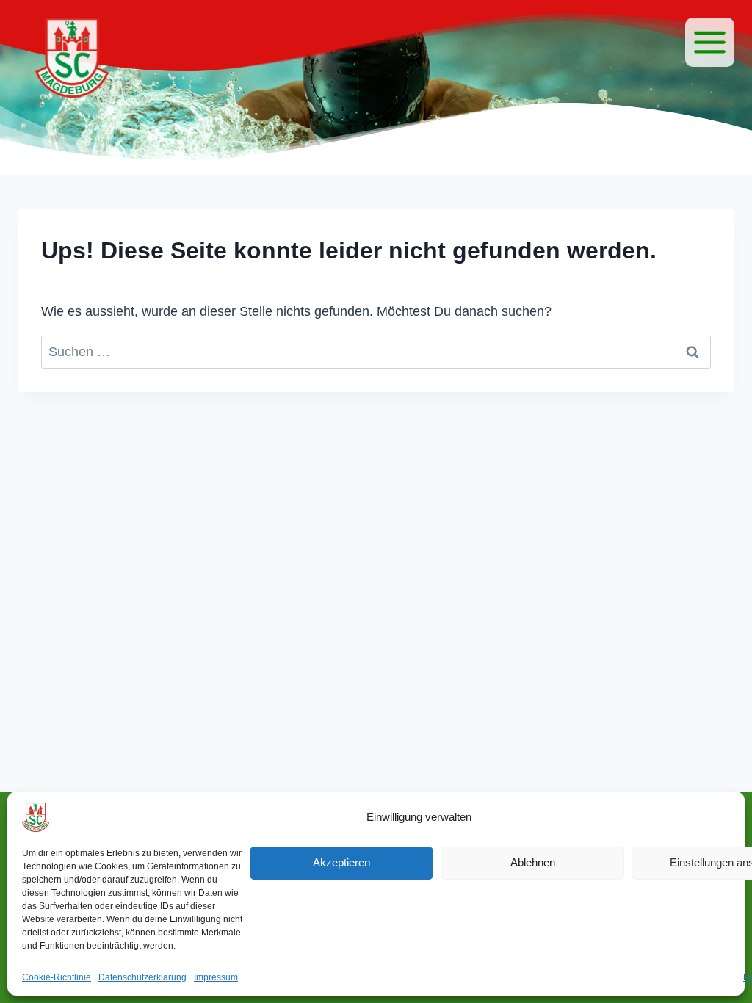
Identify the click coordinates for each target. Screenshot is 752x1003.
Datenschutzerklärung (142, 977)
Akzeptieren (341, 862)
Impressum (216, 977)
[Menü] (709, 42)
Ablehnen (532, 862)
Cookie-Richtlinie (56, 977)
